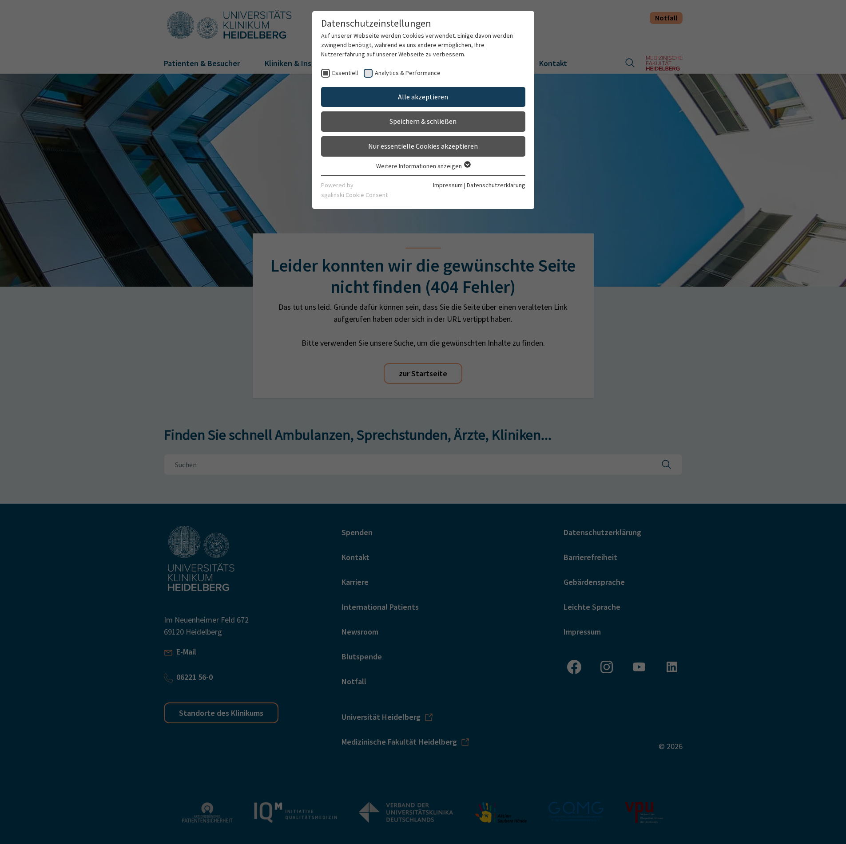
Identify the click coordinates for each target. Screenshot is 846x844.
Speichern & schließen (423, 121)
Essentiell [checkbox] (345, 73)
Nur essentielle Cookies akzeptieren (423, 146)
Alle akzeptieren (423, 96)
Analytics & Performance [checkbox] (408, 73)
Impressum (448, 185)
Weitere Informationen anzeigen (419, 166)
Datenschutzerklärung (496, 185)
